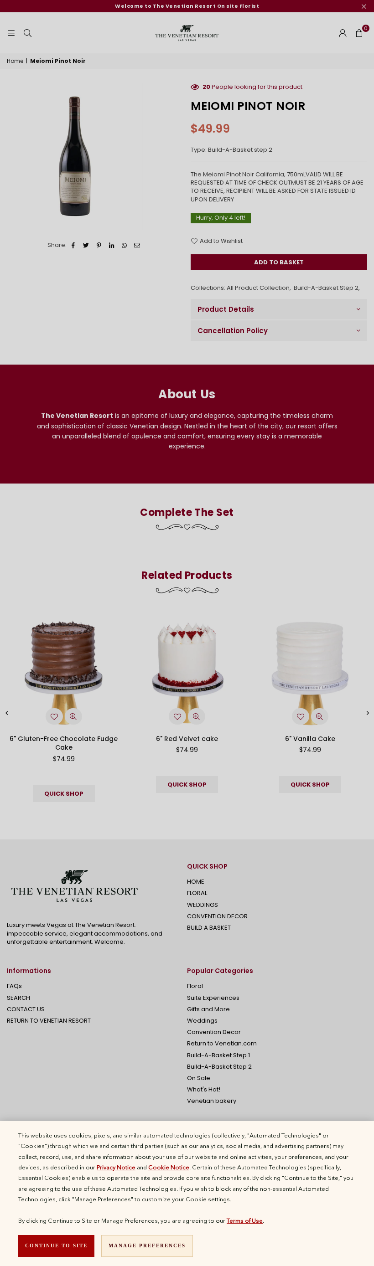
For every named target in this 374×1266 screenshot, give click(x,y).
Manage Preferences (147, 1245)
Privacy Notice (116, 1167)
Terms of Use (245, 1220)
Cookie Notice (168, 1167)
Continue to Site (56, 1245)
